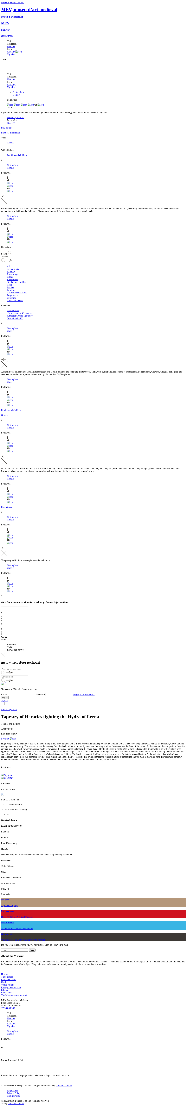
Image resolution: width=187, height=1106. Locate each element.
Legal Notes (12, 1090)
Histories (11, 46)
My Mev (11, 54)
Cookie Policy (13, 1096)
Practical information (10, 132)
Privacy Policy (13, 1093)
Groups (4, 415)
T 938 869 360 (8, 1008)
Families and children (11, 410)
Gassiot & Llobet (64, 1085)
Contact (16, 95)
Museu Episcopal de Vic (12, 2)
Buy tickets (6, 127)
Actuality (11, 51)
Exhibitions (6, 507)
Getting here (18, 92)
